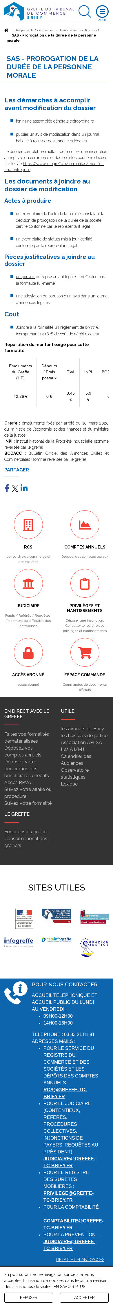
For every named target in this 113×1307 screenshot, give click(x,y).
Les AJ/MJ (72, 749)
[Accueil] (6, 30)
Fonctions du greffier (26, 831)
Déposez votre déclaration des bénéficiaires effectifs (26, 768)
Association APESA (81, 742)
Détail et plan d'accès (80, 1259)
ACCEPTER (84, 1297)
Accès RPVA (17, 782)
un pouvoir (25, 276)
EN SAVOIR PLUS (69, 1286)
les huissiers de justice (84, 735)
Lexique (69, 784)
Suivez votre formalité (28, 803)
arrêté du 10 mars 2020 (86, 423)
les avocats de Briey (82, 728)
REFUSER (28, 1297)
